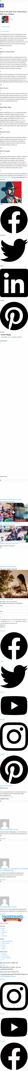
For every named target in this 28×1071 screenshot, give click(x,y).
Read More (3, 838)
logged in (9, 337)
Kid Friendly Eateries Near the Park (11, 499)
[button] (2, 5)
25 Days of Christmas (6, 599)
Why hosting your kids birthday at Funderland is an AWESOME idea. (14, 870)
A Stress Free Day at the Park (9, 543)
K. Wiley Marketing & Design (7, 976)
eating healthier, (22, 120)
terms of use (12, 621)
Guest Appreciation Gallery (8, 907)
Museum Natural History (6, 785)
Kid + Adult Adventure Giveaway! (10, 523)
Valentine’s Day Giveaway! (8, 566)
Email (1, 611)
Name (1, 605)
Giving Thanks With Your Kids (9, 829)
